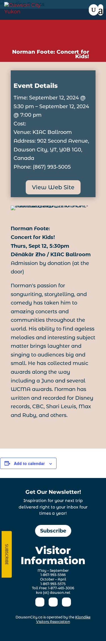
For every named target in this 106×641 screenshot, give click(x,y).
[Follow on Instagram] (53, 602)
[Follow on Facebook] (39, 602)
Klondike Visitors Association (63, 619)
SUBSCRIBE (7, 554)
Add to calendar (29, 463)
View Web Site (53, 187)
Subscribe (53, 531)
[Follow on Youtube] (66, 602)
